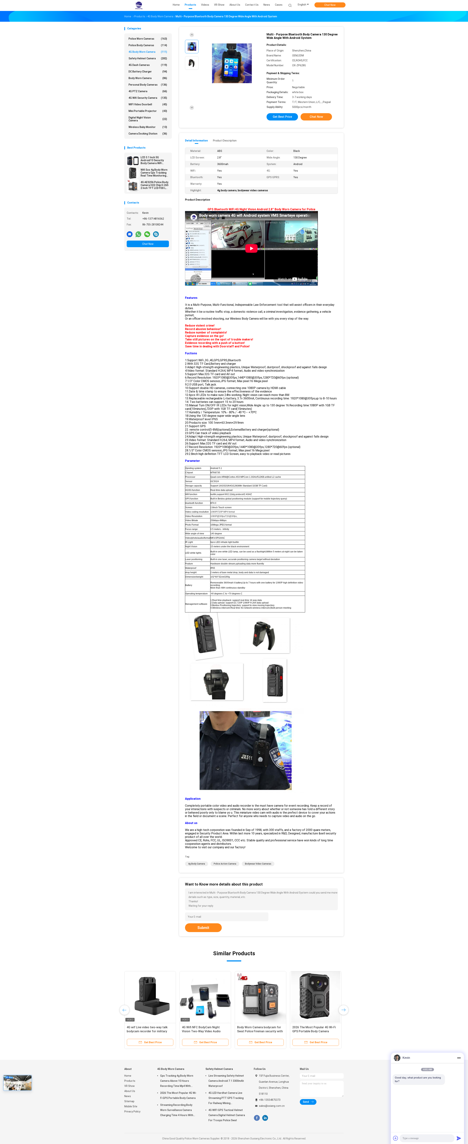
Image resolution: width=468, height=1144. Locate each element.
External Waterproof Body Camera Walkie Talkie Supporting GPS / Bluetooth (292, 1031)
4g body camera (196, 864)
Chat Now (330, 4)
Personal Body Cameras (148, 84)
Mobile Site (130, 1106)
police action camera (225, 864)
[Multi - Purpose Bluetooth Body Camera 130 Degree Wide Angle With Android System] (231, 63)
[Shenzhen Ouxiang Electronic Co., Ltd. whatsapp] (138, 234)
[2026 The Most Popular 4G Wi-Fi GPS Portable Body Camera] (122, 996)
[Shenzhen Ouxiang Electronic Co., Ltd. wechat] (147, 234)
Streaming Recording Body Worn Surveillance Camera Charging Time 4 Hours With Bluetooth (176, 1110)
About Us (129, 1091)
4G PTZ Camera (148, 91)
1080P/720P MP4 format (222, 512)
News (127, 1096)
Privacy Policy (132, 1111)
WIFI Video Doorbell (148, 104)
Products (129, 1080)
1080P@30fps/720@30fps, (223, 516)
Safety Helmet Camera (148, 58)
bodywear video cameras (258, 864)
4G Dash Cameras (148, 65)
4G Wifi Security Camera (148, 97)
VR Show (129, 1085)
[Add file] (395, 1138)
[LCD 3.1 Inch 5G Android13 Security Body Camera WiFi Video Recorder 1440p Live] (133, 161)
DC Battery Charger (148, 71)
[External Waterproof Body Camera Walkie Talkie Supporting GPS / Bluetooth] (292, 996)
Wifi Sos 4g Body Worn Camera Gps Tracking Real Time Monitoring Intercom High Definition (154, 172)
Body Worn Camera (148, 78)
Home (127, 1075)
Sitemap (129, 1101)
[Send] (459, 1138)
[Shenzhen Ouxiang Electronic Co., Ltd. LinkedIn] (265, 1118)
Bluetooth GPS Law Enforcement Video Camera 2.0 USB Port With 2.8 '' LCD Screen (236, 1031)
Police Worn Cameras (148, 38)
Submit (203, 927)
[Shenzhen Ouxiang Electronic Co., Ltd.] (138, 5)
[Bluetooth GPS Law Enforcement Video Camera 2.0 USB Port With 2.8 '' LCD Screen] (237, 996)
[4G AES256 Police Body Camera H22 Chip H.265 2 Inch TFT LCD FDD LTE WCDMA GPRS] (133, 185)
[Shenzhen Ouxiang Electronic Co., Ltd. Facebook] (257, 1118)
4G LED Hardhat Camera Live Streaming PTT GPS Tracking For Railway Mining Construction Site (226, 1098)
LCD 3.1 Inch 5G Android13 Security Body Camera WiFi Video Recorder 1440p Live (154, 160)
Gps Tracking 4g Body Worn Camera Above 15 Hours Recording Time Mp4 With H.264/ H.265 (176, 1081)
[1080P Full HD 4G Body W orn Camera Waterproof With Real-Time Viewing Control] (182, 996)
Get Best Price (282, 116)
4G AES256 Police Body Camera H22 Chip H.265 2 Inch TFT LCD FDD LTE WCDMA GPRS (155, 185)
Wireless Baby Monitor (148, 127)
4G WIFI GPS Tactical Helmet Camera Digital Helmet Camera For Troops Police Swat (226, 1115)
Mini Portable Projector (148, 111)
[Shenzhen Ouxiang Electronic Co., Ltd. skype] (156, 234)
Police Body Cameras (148, 45)
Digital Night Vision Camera (148, 119)
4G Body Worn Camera (148, 51)
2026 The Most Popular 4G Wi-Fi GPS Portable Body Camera (178, 1095)
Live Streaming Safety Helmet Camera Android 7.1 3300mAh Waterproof (226, 1080)
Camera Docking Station (148, 133)
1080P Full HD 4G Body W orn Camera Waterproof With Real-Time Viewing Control (179, 1031)
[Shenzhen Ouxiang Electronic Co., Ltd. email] (130, 234)
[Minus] (459, 1058)
